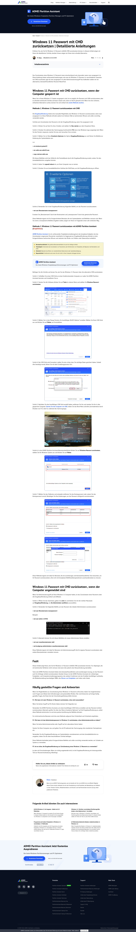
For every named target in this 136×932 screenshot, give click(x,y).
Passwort (38, 35)
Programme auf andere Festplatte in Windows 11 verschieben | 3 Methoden (47, 823)
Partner (82, 907)
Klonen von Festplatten (68, 678)
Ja (87, 765)
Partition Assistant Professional (60, 888)
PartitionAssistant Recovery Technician (61, 907)
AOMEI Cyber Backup (113, 888)
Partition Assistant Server (58, 892)
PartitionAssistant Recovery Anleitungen (90, 888)
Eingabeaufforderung (41, 114)
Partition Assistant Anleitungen (88, 885)
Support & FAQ (84, 904)
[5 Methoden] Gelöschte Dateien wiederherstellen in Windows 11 (85, 823)
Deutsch (22, 893)
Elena (40, 57)
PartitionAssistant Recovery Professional (62, 904)
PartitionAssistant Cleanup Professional (61, 913)
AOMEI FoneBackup (113, 895)
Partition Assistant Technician (59, 898)
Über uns (82, 913)
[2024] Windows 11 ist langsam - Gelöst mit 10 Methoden (47, 810)
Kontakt (82, 910)
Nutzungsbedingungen (112, 928)
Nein (96, 765)
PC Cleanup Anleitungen (86, 892)
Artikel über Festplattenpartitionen (88, 895)
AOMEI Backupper (112, 885)
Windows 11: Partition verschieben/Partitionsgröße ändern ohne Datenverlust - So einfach (85, 810)
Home (34, 35)
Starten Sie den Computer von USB (56, 406)
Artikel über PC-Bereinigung (87, 901)
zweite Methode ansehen (76, 103)
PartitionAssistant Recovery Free (60, 901)
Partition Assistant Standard (59, 885)
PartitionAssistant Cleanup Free (60, 910)
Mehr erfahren (75, 930)
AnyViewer (110, 892)
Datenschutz (103, 928)
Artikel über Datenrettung (86, 898)
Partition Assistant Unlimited (59, 895)
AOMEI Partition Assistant (40, 234)
